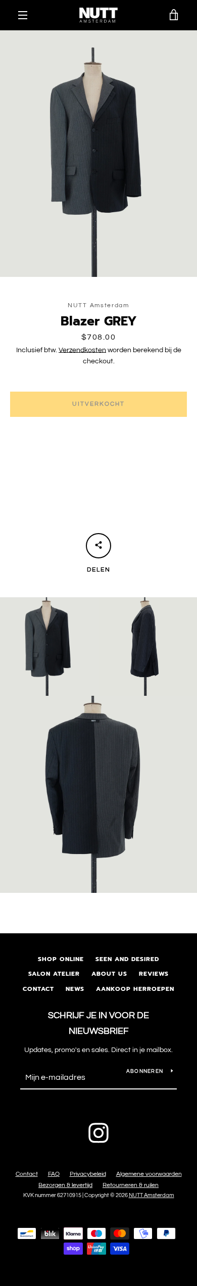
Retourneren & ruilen (131, 1185)
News (75, 988)
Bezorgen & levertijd (65, 1185)
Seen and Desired (127, 959)
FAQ (54, 1174)
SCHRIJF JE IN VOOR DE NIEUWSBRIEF (98, 1023)
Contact (38, 988)
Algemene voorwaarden (149, 1174)
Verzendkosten (82, 350)
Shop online (61, 959)
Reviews (154, 973)
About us (109, 973)
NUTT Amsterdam (151, 1195)
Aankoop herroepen (135, 988)
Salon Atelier (54, 973)
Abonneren (144, 1071)
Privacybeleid (88, 1174)
